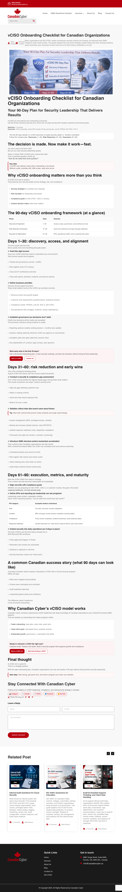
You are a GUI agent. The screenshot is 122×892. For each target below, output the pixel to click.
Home (45, 13)
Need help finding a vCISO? (37, 651)
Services (78, 13)
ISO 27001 (48, 875)
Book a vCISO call (17, 651)
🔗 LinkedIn (26, 694)
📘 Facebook (49, 694)
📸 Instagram (13, 694)
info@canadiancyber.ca (19, 4)
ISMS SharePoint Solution (61, 13)
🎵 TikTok (37, 694)
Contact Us (109, 13)
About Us (91, 13)
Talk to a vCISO (16, 358)
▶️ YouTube (62, 694)
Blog (100, 13)
